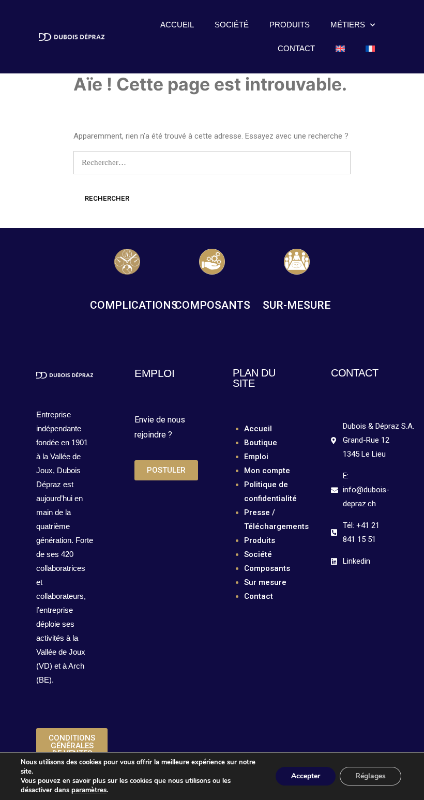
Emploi (256, 456)
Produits (289, 24)
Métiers (347, 24)
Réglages (370, 776)
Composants (267, 568)
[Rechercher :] (212, 162)
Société (232, 24)
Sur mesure (265, 582)
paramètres (89, 790)
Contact (296, 48)
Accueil (177, 24)
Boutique (260, 442)
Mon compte (267, 470)
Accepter (305, 776)
